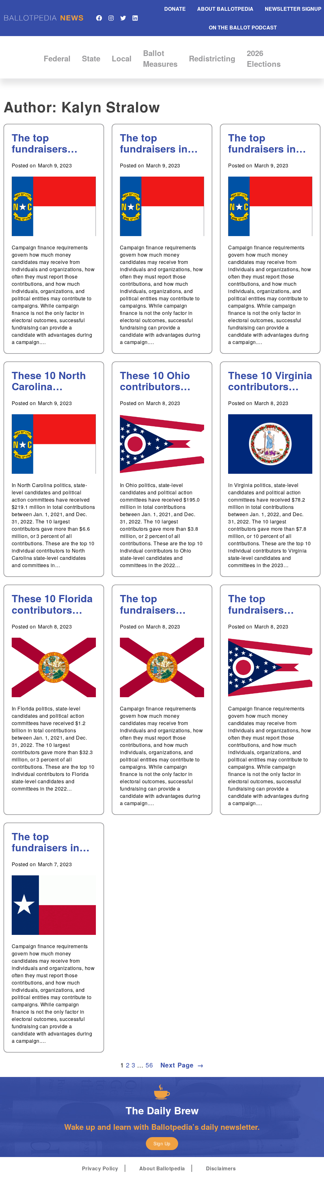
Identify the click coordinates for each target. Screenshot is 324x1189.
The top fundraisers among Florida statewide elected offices (155, 604)
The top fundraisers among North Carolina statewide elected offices (47, 143)
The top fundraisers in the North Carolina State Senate (154, 143)
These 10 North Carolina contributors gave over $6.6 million (49, 381)
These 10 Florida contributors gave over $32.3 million (52, 604)
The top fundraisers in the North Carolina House (265, 143)
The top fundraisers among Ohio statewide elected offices (263, 604)
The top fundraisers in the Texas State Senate (49, 842)
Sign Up (161, 1143)
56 (149, 1064)
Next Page (182, 1064)
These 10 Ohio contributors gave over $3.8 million (155, 381)
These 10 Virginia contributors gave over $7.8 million (270, 381)
